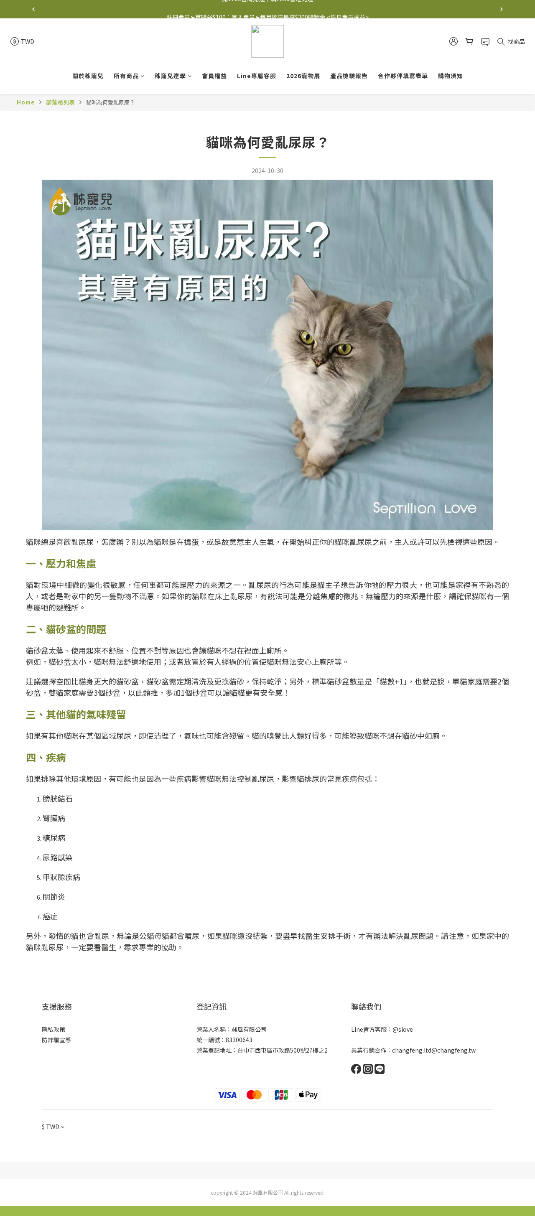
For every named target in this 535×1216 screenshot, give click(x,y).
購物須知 (450, 75)
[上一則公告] (33, 9)
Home (26, 102)
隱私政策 (53, 1029)
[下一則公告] (501, 9)
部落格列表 (60, 102)
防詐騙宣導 (56, 1039)
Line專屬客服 (256, 75)
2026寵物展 (303, 75)
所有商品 (126, 75)
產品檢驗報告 (349, 75)
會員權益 (214, 75)
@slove (402, 1029)
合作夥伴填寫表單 (403, 75)
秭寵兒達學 (170, 75)
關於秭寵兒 (88, 75)
